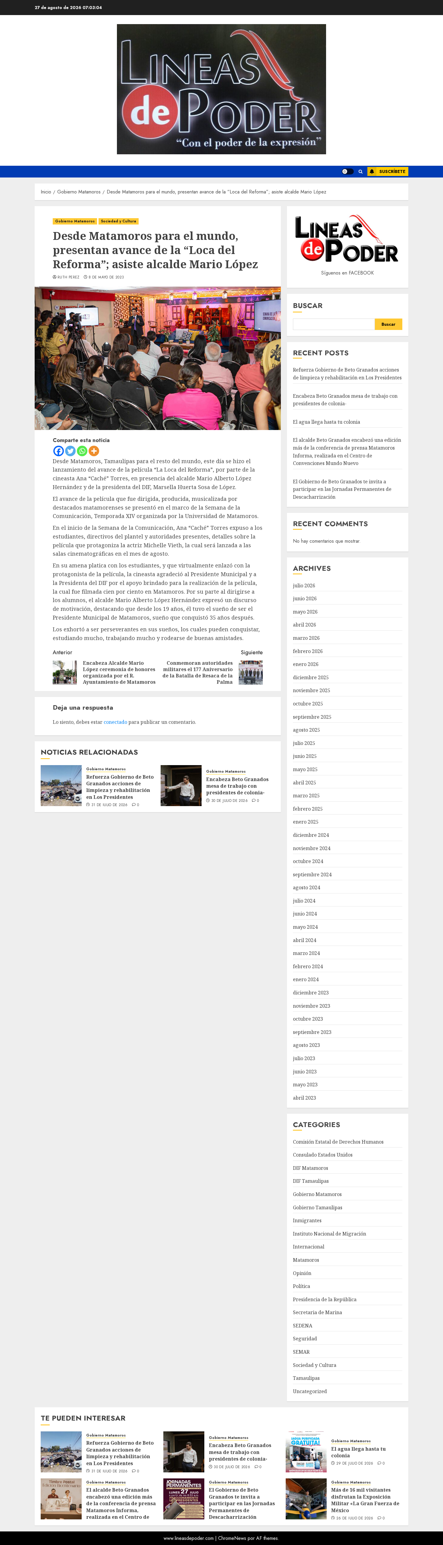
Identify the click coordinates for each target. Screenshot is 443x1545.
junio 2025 (305, 756)
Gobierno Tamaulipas (317, 1207)
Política (301, 1286)
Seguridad (305, 1338)
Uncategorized (310, 1391)
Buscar (307, 305)
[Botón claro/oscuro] (348, 171)
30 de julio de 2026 (229, 801)
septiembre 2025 (312, 717)
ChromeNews (232, 1538)
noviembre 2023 (311, 1006)
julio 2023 (304, 1058)
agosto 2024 (306, 887)
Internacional (308, 1246)
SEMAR (301, 1352)
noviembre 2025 (311, 690)
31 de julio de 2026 (109, 805)
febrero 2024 (308, 966)
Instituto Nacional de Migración (329, 1233)
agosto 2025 (306, 730)
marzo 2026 (306, 638)
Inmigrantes (307, 1220)
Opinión (302, 1273)
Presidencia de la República (325, 1299)
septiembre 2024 (312, 874)
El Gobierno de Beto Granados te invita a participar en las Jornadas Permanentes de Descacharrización (342, 489)
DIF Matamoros (310, 1168)
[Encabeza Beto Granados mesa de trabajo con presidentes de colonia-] (181, 785)
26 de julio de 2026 (354, 1518)
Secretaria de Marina (317, 1312)
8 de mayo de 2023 (106, 277)
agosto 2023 (306, 1045)
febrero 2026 (308, 651)
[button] (360, 171)
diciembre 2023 (311, 992)
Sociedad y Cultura (118, 221)
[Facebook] (58, 451)
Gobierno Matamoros (75, 221)
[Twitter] (70, 451)
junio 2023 (305, 1071)
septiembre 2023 (312, 1032)
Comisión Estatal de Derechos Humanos (338, 1141)
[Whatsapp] (82, 451)
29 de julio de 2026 (354, 1463)
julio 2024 (304, 900)
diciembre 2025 (311, 677)
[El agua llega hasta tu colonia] (306, 1451)
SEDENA (302, 1325)
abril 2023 (304, 1097)
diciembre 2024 (311, 835)
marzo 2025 (306, 795)
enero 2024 (306, 979)
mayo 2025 (305, 769)
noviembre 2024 (311, 848)
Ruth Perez (69, 277)
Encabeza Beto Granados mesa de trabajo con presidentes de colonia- (237, 786)
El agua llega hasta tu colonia (326, 422)
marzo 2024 (306, 953)
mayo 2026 (305, 611)
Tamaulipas (306, 1378)
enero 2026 (306, 664)
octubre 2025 (308, 703)
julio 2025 (304, 743)
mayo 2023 (305, 1084)
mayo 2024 (305, 927)
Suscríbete (392, 171)
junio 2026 (305, 598)
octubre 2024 (308, 861)
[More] (94, 451)
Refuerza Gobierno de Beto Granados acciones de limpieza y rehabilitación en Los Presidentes (120, 787)
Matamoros (306, 1260)
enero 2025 (306, 821)
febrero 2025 (308, 808)
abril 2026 (304, 624)
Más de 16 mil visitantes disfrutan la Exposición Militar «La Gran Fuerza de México (365, 1500)
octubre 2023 (308, 1019)
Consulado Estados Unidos (323, 1154)
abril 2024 (304, 940)
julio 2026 (304, 585)
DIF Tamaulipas (311, 1181)
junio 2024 (305, 913)
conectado (115, 722)
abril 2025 (304, 782)
